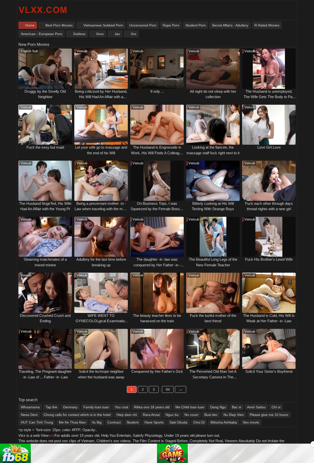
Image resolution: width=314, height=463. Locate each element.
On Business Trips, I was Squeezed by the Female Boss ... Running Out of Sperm (157, 209)
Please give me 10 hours (269, 415)
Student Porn (195, 25)
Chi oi (276, 407)
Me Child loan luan (189, 407)
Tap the (51, 407)
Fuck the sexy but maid (45, 147)
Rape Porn (171, 25)
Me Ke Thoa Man (72, 422)
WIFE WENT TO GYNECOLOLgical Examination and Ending (101, 321)
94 (168, 389)
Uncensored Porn (143, 25)
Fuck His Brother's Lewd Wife (269, 259)
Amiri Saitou (256, 407)
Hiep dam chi (127, 415)
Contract (114, 422)
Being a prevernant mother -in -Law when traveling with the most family (101, 209)
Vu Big (97, 422)
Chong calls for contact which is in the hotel (77, 415)
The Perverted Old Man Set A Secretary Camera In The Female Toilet (212, 377)
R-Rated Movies (266, 25)
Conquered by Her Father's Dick (157, 371)
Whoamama (30, 407)
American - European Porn (41, 34)
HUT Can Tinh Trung (37, 422)
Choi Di (199, 422)
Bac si (236, 407)
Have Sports (154, 422)
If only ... (157, 91)
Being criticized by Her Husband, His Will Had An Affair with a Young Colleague (101, 96)
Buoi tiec (211, 415)
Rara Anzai (151, 415)
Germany (70, 407)
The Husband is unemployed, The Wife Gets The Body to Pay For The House (269, 96)
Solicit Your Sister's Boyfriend (268, 371)
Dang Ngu (218, 407)
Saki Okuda (178, 422)
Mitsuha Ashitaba (223, 422)
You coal (121, 407)
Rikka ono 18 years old (152, 407)
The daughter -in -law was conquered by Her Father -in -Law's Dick (157, 264)
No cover (191, 415)
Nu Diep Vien (233, 415)
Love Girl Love (269, 147)
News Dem (29, 415)
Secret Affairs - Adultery (230, 25)
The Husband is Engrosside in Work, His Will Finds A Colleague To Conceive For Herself (157, 152)
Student (133, 422)
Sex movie (251, 422)
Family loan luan (96, 407)
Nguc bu (172, 415)
